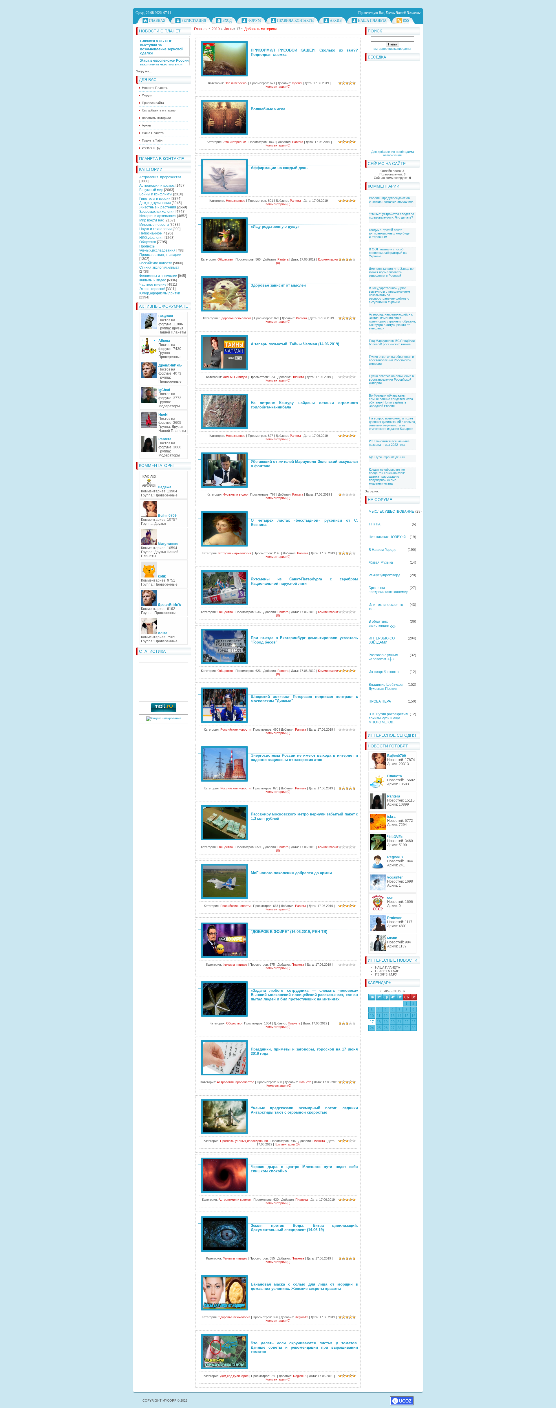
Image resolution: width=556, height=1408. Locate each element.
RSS (406, 21)
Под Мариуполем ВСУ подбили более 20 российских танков (392, 342)
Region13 (301, 1317)
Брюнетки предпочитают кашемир (388, 590)
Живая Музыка (381, 562)
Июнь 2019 (392, 991)
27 (393, 1028)
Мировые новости (154, 225)
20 (393, 1022)
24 (372, 1028)
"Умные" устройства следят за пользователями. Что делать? (391, 215)
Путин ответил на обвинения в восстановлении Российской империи (391, 360)
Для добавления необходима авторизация (392, 153)
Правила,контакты (295, 21)
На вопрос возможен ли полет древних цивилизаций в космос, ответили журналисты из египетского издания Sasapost (392, 423)
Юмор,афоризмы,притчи (159, 293)
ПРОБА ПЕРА (380, 701)
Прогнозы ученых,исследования (157, 248)
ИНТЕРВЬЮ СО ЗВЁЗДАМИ (382, 640)
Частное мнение (153, 285)
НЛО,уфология (151, 238)
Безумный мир (151, 190)
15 (407, 1016)
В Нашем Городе (382, 550)
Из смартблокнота (384, 672)
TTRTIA (375, 524)
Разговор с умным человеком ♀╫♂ (383, 657)
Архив (336, 21)
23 (413, 1022)
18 (379, 1022)
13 (393, 1016)
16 (413, 1016)
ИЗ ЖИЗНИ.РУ (386, 974)
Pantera (297, 142)
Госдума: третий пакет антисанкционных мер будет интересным (390, 233)
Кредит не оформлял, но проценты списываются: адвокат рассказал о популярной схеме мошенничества (387, 476)
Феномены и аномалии (158, 276)
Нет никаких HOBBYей (387, 537)
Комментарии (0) (278, 86)
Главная (157, 21)
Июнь (228, 29)
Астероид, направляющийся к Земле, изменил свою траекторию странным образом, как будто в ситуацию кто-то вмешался (392, 321)
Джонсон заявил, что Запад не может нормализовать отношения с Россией (391, 272)
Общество (147, 242)
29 (407, 1028)
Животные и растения (157, 207)
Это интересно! (152, 289)
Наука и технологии (155, 229)
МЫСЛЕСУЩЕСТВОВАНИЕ (391, 511)
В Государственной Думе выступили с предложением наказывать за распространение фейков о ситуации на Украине (389, 295)
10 (372, 1016)
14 (399, 1016)
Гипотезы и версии (155, 199)
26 (386, 1028)
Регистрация (194, 21)
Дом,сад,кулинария (155, 203)
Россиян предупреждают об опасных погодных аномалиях (391, 199)
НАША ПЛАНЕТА (387, 967)
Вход (227, 21)
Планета (298, 377)
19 (386, 1022)
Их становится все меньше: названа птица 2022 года (389, 442)
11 (379, 1016)
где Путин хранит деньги (387, 457)
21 (399, 1022)
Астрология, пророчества (160, 177)
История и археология (157, 216)
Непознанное (150, 233)
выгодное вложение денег (392, 48)
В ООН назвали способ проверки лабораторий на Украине (388, 253)
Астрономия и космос (157, 186)
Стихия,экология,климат (159, 267)
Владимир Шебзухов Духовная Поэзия (386, 687)
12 (386, 1016)
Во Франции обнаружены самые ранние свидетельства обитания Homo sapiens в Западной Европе (391, 401)
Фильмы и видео (152, 280)
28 (399, 1028)
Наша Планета (372, 21)
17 (372, 1022)
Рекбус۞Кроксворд (384, 575)
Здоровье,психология (157, 212)
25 (379, 1028)
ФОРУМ (254, 21)
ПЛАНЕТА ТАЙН (387, 971)
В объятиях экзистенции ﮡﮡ (382, 623)
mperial (297, 83)
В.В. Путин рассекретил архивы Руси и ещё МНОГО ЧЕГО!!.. (388, 718)
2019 (216, 29)
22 (407, 1022)
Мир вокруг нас (151, 220)
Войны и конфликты (155, 194)
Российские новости (155, 263)
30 (413, 1028)
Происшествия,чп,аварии (160, 255)
